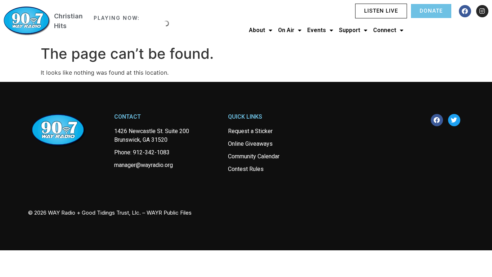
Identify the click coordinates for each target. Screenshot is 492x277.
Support (349, 30)
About (257, 30)
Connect (384, 30)
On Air (286, 30)
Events (316, 30)
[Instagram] (482, 11)
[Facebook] (465, 11)
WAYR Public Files (169, 212)
